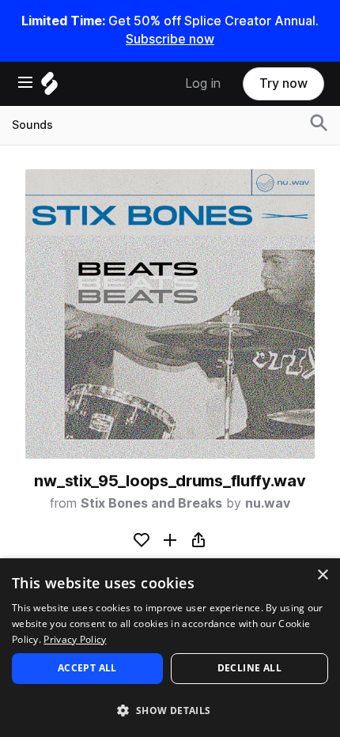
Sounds (32, 125)
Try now (283, 83)
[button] (170, 710)
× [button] (322, 575)
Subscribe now (170, 39)
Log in (203, 83)
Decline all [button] (249, 668)
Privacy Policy (74, 639)
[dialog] (170, 647)
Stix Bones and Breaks (151, 503)
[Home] (49, 87)
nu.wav (267, 503)
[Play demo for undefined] (170, 314)
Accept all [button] (87, 668)
